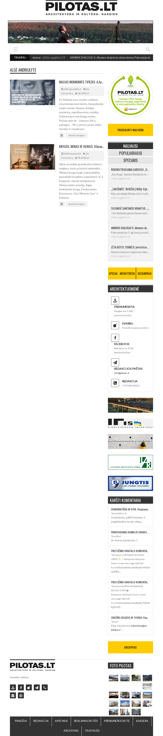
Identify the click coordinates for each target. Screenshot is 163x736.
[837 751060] (45, 687)
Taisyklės (92, 730)
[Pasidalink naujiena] (29, 687)
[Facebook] (21, 687)
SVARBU (127, 323)
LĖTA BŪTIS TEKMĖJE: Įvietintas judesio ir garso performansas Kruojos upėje (130, 247)
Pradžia (21, 720)
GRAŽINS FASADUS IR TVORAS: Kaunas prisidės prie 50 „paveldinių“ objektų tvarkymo (130, 617)
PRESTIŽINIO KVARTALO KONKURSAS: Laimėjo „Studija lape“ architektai (130, 551)
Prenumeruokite (117, 720)
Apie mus (61, 720)
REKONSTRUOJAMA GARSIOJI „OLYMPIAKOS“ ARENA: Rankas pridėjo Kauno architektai (130, 169)
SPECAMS (130, 160)
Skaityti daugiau (76, 135)
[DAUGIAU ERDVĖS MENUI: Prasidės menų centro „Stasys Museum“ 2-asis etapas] (136, 678)
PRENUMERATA (124, 306)
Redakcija (41, 720)
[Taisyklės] (21, 695)
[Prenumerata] (13, 687)
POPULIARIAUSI (130, 153)
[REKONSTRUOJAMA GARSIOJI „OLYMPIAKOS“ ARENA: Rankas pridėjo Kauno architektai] (113, 678)
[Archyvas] (13, 695)
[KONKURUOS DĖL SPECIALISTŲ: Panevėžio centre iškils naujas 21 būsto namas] (113, 703)
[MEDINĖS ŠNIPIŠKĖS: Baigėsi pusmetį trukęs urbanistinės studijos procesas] (113, 712)
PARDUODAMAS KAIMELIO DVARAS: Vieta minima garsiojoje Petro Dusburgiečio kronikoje (130, 532)
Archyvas (71, 730)
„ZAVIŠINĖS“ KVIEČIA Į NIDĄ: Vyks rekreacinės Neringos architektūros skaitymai (130, 189)
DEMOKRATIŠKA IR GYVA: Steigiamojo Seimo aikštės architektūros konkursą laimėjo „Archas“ (130, 509)
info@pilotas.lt (121, 372)
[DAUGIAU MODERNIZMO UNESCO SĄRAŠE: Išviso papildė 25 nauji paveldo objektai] (125, 703)
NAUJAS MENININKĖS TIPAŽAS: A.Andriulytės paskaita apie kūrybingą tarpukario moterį (81, 82)
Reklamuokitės (86, 720)
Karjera (142, 720)
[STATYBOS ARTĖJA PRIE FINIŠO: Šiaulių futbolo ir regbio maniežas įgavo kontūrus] (147, 695)
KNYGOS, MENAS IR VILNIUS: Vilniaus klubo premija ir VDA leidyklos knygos (81, 146)
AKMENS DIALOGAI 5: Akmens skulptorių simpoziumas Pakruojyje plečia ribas (107, 57)
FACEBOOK (121, 344)
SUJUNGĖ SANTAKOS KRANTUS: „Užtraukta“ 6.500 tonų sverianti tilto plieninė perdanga (130, 208)
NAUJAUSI (130, 146)
